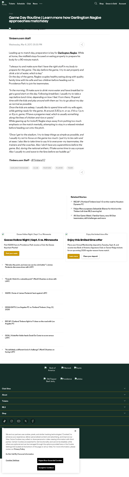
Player (59, 168)
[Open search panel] (95, 4)
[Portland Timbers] (4, 3)
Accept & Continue (46, 468)
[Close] (75, 431)
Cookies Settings (12, 460)
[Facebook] (32, 421)
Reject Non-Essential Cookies (50, 460)
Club (35, 168)
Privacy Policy (19, 449)
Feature (47, 168)
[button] (41, 3)
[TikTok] (4, 421)
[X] (25, 421)
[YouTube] (18, 421)
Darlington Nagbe (19, 168)
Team (70, 168)
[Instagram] (11, 421)
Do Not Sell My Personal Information (20, 454)
